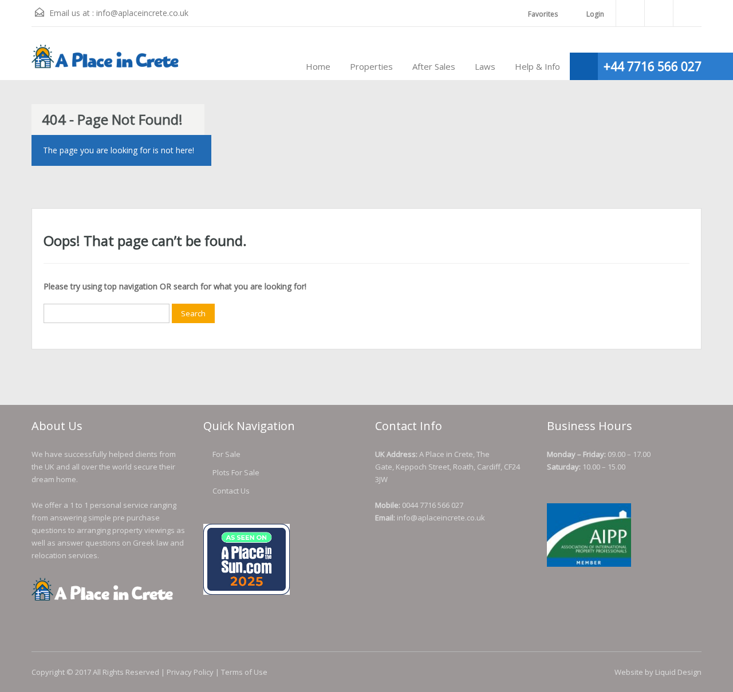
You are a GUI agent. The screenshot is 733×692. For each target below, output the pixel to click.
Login (594, 14)
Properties (371, 66)
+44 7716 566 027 (653, 66)
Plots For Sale (235, 472)
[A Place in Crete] (105, 62)
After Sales (433, 66)
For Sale (226, 454)
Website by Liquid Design (658, 672)
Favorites (543, 14)
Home (318, 66)
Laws (485, 66)
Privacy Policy (190, 672)
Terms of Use (244, 672)
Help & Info (537, 66)
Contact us (231, 491)
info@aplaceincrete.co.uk (142, 12)
